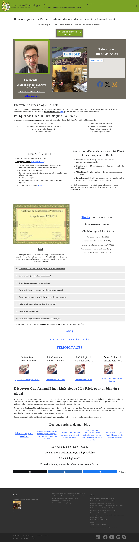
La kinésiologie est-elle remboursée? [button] (35, 276)
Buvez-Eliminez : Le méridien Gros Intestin (62, 500)
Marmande (51, 324)
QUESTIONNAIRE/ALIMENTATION (99, 519)
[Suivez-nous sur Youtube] (111, 537)
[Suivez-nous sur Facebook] (105, 537)
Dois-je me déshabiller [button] (29, 311)
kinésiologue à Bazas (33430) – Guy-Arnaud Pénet (102, 503)
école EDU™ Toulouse (37, 162)
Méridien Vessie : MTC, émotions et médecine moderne (65, 498)
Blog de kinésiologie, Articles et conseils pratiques (102, 498)
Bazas (60, 324)
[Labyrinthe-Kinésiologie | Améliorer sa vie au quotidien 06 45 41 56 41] (6, 5)
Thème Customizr (38, 538)
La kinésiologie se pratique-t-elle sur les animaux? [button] (41, 290)
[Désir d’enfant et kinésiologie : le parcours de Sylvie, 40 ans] (108, 369)
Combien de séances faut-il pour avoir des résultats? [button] (42, 269)
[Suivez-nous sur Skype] (124, 537)
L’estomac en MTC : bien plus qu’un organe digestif (64, 503)
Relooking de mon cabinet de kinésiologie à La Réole (25, 499)
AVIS (69, 331)
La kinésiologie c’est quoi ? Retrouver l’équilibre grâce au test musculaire (107, 515)
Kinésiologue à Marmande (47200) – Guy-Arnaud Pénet (103, 512)
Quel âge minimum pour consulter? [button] (34, 283)
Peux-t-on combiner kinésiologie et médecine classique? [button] (43, 297)
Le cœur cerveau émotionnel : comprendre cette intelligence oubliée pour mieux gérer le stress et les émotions (92, 435)
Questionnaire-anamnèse (96, 517)
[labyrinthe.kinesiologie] (114, 86)
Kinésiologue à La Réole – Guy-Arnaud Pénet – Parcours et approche (106, 505)
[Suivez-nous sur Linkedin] (98, 537)
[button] (15, 224)
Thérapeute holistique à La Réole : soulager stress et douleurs (104, 527)
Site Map (92, 522)
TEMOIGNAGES (69, 347)
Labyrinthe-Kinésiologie (26, 536)
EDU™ (61, 112)
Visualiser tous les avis (69, 339)
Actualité (15, 512)
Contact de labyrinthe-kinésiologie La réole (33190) (102, 500)
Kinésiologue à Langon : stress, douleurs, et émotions (102, 510)
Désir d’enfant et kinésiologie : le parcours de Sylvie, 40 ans (114, 359)
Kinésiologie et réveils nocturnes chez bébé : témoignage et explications (68, 495)
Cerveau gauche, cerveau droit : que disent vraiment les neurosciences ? (68, 493)
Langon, (43, 324)
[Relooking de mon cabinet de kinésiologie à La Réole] (17, 505)
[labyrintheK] (107, 86)
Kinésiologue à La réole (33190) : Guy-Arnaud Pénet (102, 507)
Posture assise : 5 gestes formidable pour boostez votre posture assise (115, 435)
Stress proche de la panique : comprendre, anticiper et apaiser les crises (69, 435)
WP (21, 538)
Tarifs (86, 217)
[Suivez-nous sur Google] (118, 537)
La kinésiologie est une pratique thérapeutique (27, 120)
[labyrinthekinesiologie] (100, 86)
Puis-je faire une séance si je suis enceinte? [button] (37, 304)
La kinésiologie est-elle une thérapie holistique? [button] (40, 318)
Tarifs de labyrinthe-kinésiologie (98, 524)
